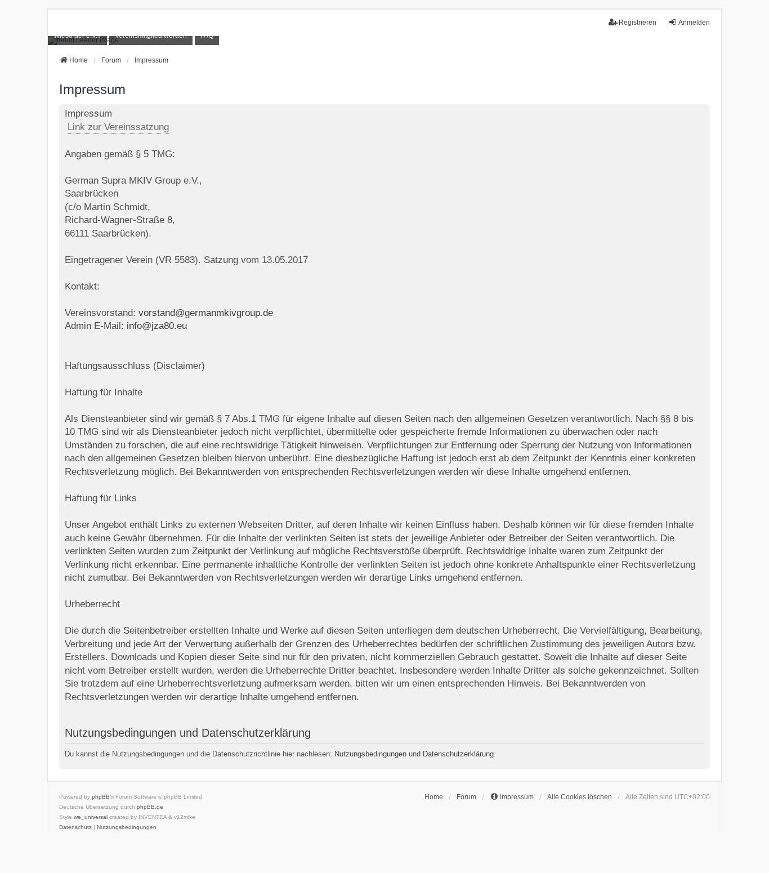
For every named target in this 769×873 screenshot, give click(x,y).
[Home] (384, 40)
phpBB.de (150, 807)
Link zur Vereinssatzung (118, 127)
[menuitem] (77, 35)
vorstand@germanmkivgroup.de (205, 313)
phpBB (101, 797)
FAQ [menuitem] (206, 35)
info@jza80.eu (157, 325)
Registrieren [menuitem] (637, 22)
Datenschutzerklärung (458, 754)
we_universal (91, 817)
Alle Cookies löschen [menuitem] (579, 797)
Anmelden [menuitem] (694, 22)
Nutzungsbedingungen (370, 754)
